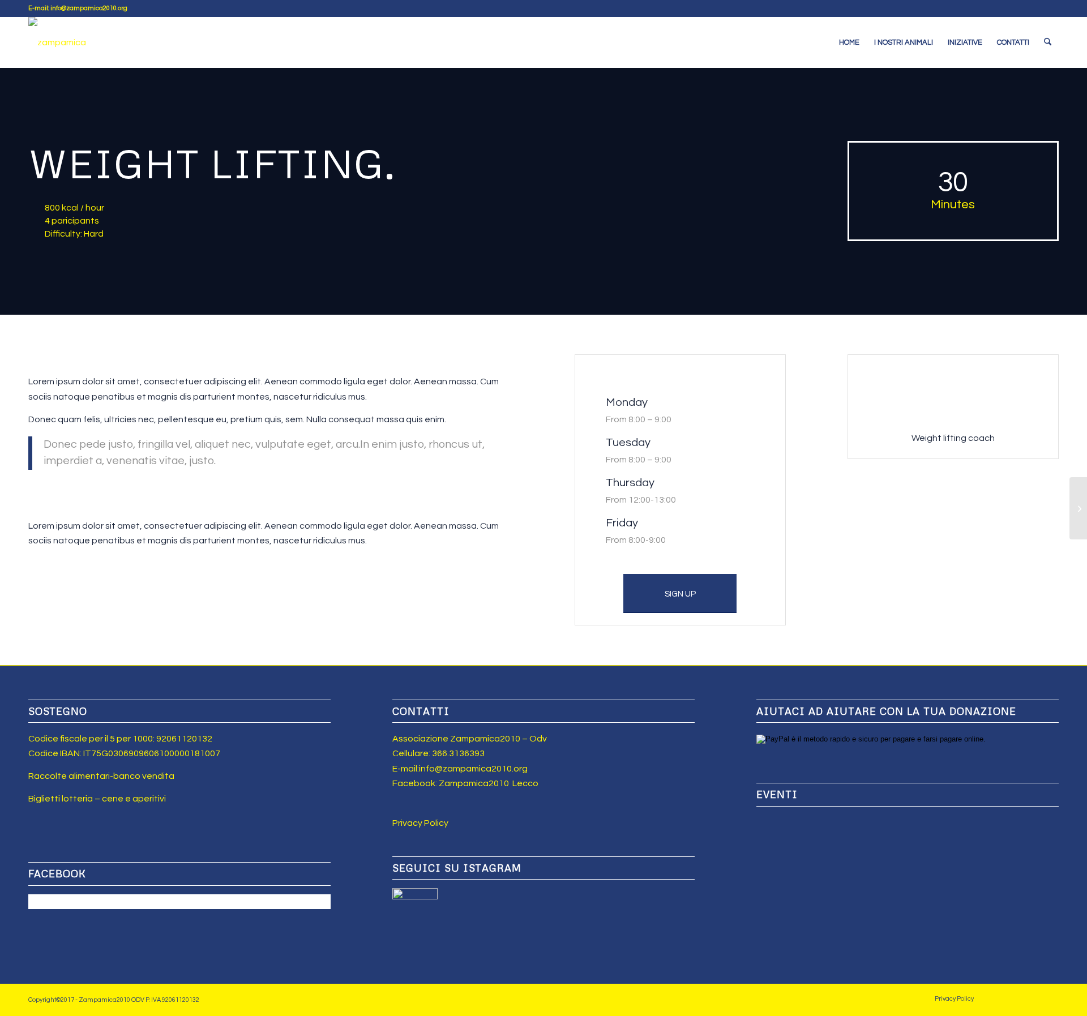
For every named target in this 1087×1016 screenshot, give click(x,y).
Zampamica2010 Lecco (488, 783)
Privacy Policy (420, 823)
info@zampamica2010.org (473, 768)
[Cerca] (1048, 42)
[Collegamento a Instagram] (1016, 8)
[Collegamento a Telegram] (1050, 8)
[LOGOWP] (57, 42)
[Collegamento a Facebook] (999, 8)
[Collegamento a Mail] (1033, 8)
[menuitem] (849, 42)
